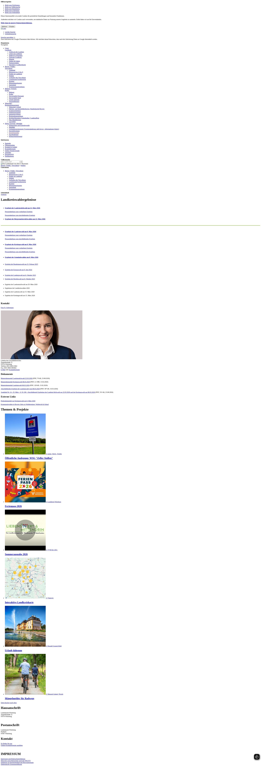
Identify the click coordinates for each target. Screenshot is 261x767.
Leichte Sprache (10, 32)
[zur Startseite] (3, 28)
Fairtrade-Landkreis (15, 57)
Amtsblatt (12, 70)
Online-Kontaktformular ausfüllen (12, 745)
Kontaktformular (10, 149)
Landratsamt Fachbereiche (17, 79)
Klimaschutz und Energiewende (19, 125)
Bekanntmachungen (15, 83)
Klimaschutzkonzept (15, 136)
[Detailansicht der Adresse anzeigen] (41, 359)
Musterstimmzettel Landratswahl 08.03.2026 (15, 385)
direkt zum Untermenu (12, 11)
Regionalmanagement (16, 116)
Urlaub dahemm (14, 100)
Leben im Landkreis (15, 54)
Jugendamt (12, 85)
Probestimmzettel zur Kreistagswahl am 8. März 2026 (18, 401)
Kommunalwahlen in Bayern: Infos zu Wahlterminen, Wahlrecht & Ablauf (25, 404)
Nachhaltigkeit (13, 134)
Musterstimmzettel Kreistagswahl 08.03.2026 (15, 382)
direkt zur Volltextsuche (12, 7)
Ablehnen (4, 26)
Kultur (11, 94)
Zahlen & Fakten (14, 61)
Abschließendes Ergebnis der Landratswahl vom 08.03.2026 (20, 389)
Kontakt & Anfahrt (11, 147)
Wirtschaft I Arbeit (15, 107)
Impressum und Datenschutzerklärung (13, 759)
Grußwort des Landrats (16, 52)
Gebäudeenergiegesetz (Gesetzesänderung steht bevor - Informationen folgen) (34, 129)
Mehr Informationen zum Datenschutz (13, 41)
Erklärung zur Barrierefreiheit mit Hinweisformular (17, 762)
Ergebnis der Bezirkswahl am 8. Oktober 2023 (20, 279)
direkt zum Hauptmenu (12, 9)
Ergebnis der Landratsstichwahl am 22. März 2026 (22, 208)
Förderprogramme (15, 112)
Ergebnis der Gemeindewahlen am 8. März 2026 (21, 257)
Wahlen (11, 76)
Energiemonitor (14, 133)
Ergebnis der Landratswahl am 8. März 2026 (20, 231)
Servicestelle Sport (15, 98)
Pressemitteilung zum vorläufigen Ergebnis (18, 212)
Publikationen (9, 156)
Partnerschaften (14, 63)
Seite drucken (5, 703)
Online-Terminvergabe (12, 151)
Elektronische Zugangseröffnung (11, 764)
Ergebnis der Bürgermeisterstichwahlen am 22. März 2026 (25, 219)
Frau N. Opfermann (7, 308)
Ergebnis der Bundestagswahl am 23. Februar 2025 (21, 264)
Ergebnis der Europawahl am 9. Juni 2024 (18, 270)
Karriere (11, 81)
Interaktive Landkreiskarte (17, 65)
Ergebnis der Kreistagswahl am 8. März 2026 (20, 244)
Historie (11, 59)
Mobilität (12, 127)
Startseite (8, 143)
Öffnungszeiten (10, 145)
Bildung (11, 92)
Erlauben (11, 26)
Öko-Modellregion (15, 120)
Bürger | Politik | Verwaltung (10, 165)
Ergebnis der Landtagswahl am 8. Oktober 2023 (20, 275)
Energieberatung (14, 131)
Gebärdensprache (10, 34)
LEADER (12, 122)
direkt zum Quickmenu (12, 5)
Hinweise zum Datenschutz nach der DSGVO (16, 761)
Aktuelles (8, 152)
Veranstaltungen (14, 101)
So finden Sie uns (6, 743)
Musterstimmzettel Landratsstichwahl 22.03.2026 (16, 378)
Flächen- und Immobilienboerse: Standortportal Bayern (26, 109)
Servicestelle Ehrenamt (16, 96)
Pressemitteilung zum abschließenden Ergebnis (20, 215)
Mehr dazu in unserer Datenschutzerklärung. (16, 23)
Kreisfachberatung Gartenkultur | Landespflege (24, 118)
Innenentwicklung (15, 114)
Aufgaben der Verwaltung (17, 78)
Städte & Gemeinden (15, 55)
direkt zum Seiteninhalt (12, 12)
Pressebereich (9, 154)
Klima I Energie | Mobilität (13, 123)
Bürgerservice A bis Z (16, 72)
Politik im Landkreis (15, 74)
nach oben (13, 703)
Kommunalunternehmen (17, 87)
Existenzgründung (15, 111)
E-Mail (3, 370)
